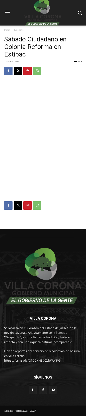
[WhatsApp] (37, 71)
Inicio (7, 30)
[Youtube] (53, 390)
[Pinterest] (27, 71)
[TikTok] (43, 390)
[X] (18, 71)
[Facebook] (8, 71)
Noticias (19, 30)
